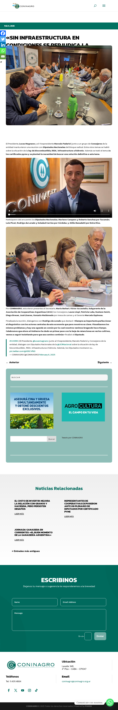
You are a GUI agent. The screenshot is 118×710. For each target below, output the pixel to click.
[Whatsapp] (3, 51)
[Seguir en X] (16, 690)
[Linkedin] (3, 45)
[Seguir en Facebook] (9, 690)
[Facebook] (3, 33)
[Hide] (1, 62)
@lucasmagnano (41, 341)
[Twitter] (3, 39)
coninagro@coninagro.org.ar (76, 681)
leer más (19, 513)
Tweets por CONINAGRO (72, 437)
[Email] (3, 56)
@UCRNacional (64, 344)
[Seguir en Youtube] (22, 690)
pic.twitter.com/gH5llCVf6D (22, 351)
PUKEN (88, 706)
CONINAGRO (32, 706)
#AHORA (13, 341)
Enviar (100, 636)
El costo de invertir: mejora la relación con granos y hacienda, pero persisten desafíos (32, 505)
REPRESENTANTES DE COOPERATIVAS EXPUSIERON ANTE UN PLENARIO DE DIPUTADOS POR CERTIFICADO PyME (81, 506)
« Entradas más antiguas (26, 551)
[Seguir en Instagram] (29, 690)
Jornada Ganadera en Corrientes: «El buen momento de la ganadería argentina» (34, 532)
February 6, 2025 (47, 354)
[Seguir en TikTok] (36, 690)
